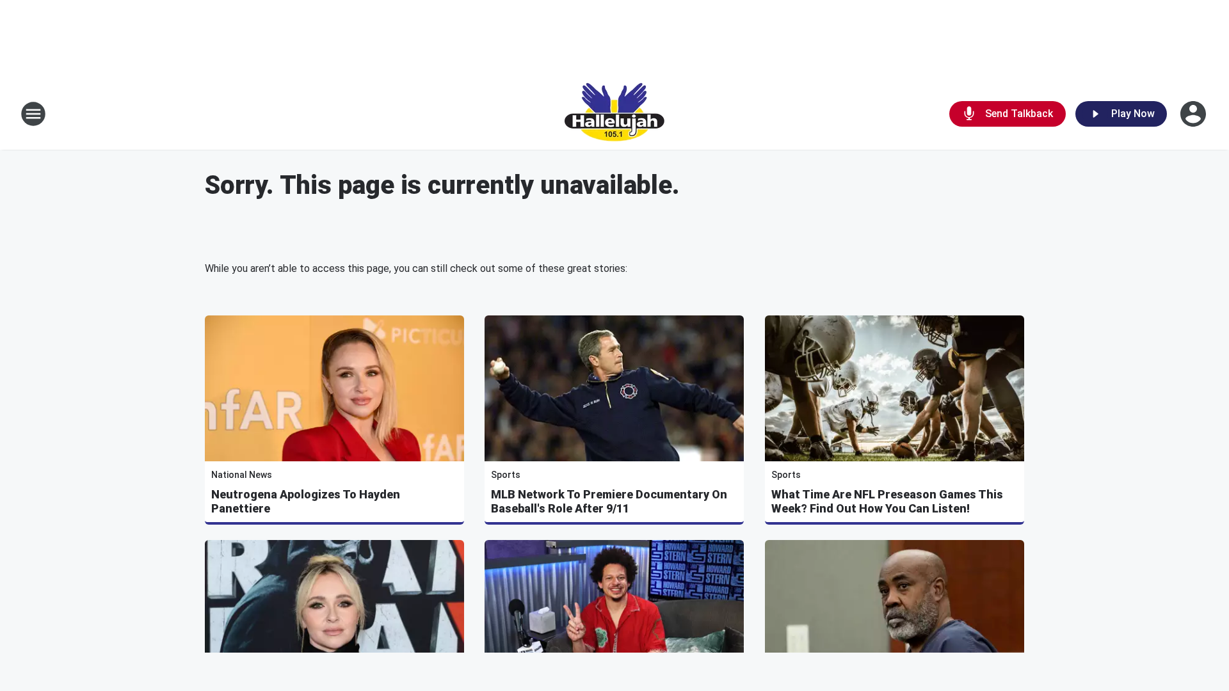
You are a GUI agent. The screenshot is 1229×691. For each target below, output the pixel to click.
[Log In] (1194, 114)
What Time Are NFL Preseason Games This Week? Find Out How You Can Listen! (887, 501)
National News (241, 475)
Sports (505, 475)
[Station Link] (614, 114)
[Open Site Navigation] (33, 114)
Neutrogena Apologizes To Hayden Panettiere (305, 501)
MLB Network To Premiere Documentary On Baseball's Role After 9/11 (609, 501)
